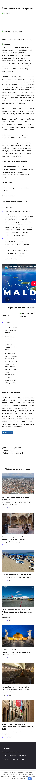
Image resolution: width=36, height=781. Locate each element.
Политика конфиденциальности (14, 755)
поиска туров (25, 39)
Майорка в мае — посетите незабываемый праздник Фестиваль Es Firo (18, 726)
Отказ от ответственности (11, 752)
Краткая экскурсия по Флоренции (16, 537)
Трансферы (6, 748)
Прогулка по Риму (9, 649)
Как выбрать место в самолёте (15, 687)
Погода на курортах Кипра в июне (16, 574)
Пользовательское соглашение (13, 759)
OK (30, 778)
